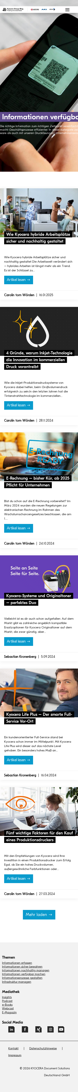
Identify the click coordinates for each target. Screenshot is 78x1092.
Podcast (7, 1001)
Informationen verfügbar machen (23, 974)
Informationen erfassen (17, 963)
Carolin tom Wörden (19, 295)
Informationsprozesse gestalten (22, 978)
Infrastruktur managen (16, 982)
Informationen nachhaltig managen (25, 970)
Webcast (8, 1008)
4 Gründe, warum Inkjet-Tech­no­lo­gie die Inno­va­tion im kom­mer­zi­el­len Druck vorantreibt (39, 360)
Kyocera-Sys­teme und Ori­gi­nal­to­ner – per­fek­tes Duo (39, 608)
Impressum (14, 1055)
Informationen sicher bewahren (22, 966)
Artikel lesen (16, 280)
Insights (7, 997)
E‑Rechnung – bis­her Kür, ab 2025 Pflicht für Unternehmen (39, 490)
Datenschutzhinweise (43, 1048)
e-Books (7, 1004)
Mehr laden (36, 914)
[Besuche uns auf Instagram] (50, 1031)
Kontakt (13, 1048)
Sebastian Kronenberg (20, 657)
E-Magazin (9, 1012)
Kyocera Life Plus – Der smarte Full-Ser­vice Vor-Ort (39, 724)
